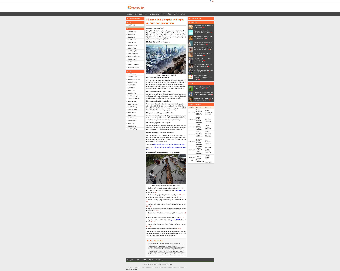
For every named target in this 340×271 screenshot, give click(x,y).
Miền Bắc (129, 22)
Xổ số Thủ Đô (131, 25)
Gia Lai (206, 140)
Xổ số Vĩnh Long (132, 118)
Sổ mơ (163, 14)
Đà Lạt (197, 160)
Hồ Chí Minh (199, 111)
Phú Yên (207, 110)
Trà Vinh (198, 141)
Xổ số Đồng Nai (132, 126)
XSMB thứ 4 (192, 127)
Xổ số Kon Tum (132, 42)
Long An (198, 151)
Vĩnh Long (198, 142)
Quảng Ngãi (208, 147)
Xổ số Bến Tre (131, 87)
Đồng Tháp (199, 113)
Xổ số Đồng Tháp (132, 129)
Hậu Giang (198, 148)
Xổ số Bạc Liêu (132, 85)
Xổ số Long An (132, 104)
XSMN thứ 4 (199, 129)
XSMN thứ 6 (199, 144)
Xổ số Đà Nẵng (132, 64)
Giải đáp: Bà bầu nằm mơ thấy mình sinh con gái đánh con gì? (165, 248)
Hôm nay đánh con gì (195, 18)
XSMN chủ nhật (200, 161)
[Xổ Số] (136, 11)
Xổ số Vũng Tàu (132, 120)
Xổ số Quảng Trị (132, 59)
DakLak (207, 118)
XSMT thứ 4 (208, 128)
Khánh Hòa (207, 125)
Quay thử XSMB (154, 14)
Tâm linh (182, 14)
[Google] (210, 1)
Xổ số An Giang (132, 74)
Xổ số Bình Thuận (132, 82)
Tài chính (175, 14)
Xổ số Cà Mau (131, 90)
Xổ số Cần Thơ (132, 93)
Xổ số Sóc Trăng (132, 107)
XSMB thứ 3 (192, 119)
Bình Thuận (199, 133)
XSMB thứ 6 (192, 141)
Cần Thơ (198, 124)
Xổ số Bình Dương (132, 76)
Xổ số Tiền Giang (132, 109)
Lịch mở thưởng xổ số (195, 104)
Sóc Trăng (198, 126)
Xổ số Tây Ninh (132, 115)
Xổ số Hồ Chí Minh (133, 98)
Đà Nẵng (207, 127)
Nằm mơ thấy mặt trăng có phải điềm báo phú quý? (169, 144)
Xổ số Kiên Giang (132, 101)
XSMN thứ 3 (199, 122)
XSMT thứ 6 (208, 143)
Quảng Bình (208, 133)
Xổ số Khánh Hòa (132, 40)
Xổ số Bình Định (132, 31)
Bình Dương (199, 139)
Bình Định (207, 132)
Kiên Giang (198, 156)
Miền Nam (129, 71)
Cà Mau (198, 109)
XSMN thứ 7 (199, 153)
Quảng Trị (207, 135)
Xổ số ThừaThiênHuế (133, 62)
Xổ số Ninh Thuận (132, 45)
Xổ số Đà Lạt (131, 123)
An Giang (198, 132)
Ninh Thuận (208, 141)
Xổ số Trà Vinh (132, 112)
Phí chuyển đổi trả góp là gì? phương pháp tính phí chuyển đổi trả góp (203, 77)
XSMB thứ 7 (192, 150)
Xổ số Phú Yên (132, 48)
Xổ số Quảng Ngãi (133, 56)
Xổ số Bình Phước (133, 79)
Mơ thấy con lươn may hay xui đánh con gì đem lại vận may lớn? (165, 254)
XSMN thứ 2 (199, 115)
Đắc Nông (207, 150)
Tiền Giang (198, 158)
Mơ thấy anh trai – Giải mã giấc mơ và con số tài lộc (162, 246)
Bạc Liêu (198, 117)
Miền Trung (130, 29)
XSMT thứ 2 (208, 114)
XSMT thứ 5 (208, 137)
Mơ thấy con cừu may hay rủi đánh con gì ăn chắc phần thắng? (165, 251)
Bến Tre (198, 119)
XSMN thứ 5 (199, 137)
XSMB (136, 14)
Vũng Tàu (198, 120)
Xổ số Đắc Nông (132, 67)
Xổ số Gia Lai (131, 37)
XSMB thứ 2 (192, 112)
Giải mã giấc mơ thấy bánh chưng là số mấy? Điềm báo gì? (164, 243)
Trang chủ (129, 14)
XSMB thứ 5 (192, 134)
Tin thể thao (159, 260)
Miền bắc (191, 107)
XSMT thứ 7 (208, 152)
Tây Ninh (198, 135)
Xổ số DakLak (131, 34)
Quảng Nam (208, 119)
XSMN (141, 14)
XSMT (146, 14)
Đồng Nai (198, 128)
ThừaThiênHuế (208, 112)
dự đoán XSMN (175, 220)
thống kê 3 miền (180, 190)
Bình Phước (199, 146)
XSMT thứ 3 (208, 121)
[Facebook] (213, 1)
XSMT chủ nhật (208, 162)
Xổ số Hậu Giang (132, 96)
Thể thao (169, 14)
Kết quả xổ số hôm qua (133, 18)
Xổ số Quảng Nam (133, 53)
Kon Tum (207, 157)
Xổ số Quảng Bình (132, 51)
